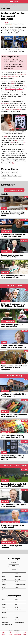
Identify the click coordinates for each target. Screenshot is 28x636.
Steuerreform (5, 103)
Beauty (4, 612)
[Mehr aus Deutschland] (14, 466)
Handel (13, 81)
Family (4, 604)
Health (3, 599)
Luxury (16, 602)
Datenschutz (5, 622)
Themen (17, 587)
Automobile (5, 609)
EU (13, 163)
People (4, 579)
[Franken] (14, 8)
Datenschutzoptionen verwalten (8, 624)
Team (16, 617)
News (7, 5)
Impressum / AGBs (19, 622)
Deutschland (8, 24)
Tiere (3, 607)
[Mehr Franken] (14, 376)
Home (2, 5)
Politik (16, 573)
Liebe (3, 602)
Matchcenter (18, 576)
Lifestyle (4, 587)
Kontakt (17, 619)
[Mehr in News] (14, 286)
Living (16, 599)
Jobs (3, 619)
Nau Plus (17, 581)
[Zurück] (1, 1)
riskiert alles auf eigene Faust (13, 89)
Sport (3, 576)
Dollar (12, 83)
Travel (16, 607)
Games (4, 584)
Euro (16, 140)
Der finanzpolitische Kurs (13, 109)
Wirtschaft (13, 5)
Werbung (4, 617)
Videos (4, 581)
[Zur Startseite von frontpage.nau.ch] (14, 1)
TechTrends (18, 609)
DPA (6, 22)
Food (16, 604)
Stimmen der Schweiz (20, 584)
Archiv (4, 589)
